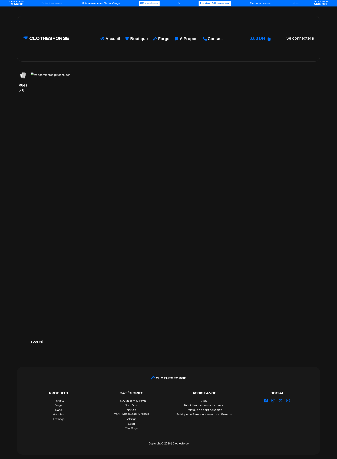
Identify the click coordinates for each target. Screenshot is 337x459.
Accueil (112, 38)
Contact (215, 38)
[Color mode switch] (313, 38)
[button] (298, 38)
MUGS (23, 88)
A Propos (188, 38)
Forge (163, 38)
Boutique (139, 38)
